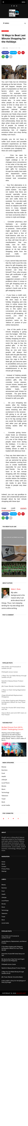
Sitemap (4, 871)
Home (3, 862)
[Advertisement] (14, 1061)
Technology (5, 31)
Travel (3, 799)
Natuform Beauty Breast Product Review (12, 682)
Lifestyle (4, 780)
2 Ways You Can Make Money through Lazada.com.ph (14, 676)
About (3, 864)
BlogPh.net (21, 993)
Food (3, 773)
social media (6, 805)
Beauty (4, 767)
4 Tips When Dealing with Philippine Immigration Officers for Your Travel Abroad (13, 702)
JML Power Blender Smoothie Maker (13, 686)
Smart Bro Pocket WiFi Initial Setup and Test (13, 708)
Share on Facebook (5, 53)
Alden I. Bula (5, 48)
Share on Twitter (14, 53)
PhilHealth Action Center (10, 672)
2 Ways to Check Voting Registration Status (14, 691)
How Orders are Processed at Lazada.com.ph (11, 667)
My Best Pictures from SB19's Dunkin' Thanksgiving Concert (12, 728)
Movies (4, 786)
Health (4, 776)
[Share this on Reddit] (19, 52)
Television (5, 796)
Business (4, 770)
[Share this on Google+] (23, 52)
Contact (4, 866)
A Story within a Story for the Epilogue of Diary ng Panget (14, 981)
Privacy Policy (5, 869)
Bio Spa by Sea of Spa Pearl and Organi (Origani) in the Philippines (13, 960)
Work (3, 802)
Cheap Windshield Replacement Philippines (12, 696)
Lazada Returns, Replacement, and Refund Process (14, 942)
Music (3, 789)
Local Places (6, 783)
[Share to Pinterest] (10, 56)
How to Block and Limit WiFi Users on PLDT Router (14, 714)
